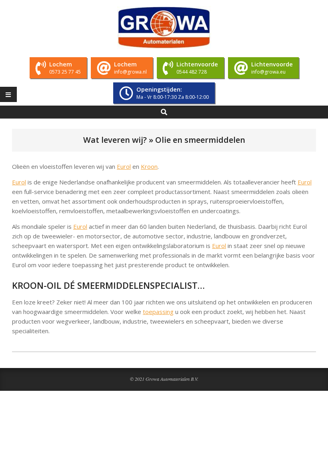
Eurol (124, 166)
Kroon (149, 166)
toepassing (158, 312)
